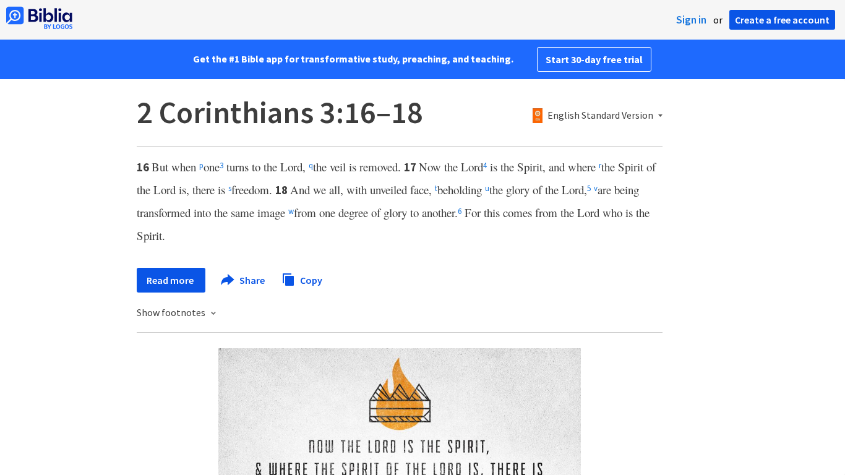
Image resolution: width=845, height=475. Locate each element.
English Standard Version (600, 115)
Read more (171, 280)
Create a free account (782, 20)
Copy (310, 279)
